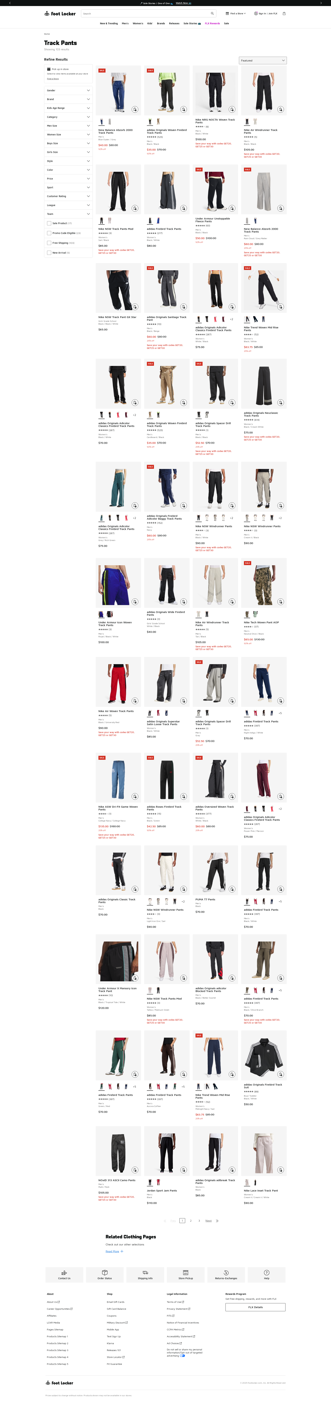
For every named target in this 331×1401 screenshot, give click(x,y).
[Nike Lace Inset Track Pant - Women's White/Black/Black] (255, 1182)
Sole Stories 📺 (192, 23)
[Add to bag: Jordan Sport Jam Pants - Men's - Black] (183, 1170)
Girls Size (52, 152)
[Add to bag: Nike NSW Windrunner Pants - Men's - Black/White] (232, 505)
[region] (165, 3)
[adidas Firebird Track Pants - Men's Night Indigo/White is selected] (247, 713)
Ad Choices (173, 1343)
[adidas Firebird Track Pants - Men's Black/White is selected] (247, 902)
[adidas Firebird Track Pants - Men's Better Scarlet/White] (255, 713)
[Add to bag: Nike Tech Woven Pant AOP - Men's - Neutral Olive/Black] (280, 602)
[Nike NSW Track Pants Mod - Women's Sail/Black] (158, 990)
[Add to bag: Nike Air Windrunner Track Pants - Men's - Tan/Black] (232, 602)
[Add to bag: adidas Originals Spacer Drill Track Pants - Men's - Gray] (232, 701)
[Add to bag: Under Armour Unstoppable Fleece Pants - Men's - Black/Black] (232, 208)
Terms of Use (174, 1301)
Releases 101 (114, 1350)
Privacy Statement (177, 1308)
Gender (51, 90)
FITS (169, 1315)
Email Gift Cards (115, 1301)
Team (50, 213)
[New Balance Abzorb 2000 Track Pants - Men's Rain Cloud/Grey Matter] (110, 122)
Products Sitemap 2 (57, 1343)
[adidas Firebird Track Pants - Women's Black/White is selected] (150, 221)
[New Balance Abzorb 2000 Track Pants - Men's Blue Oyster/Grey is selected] (101, 122)
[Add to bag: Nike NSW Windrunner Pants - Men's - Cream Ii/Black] (280, 505)
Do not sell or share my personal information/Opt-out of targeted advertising (184, 1352)
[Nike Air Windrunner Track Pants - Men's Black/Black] (207, 614)
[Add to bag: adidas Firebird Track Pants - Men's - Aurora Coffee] (183, 1074)
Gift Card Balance (116, 1308)
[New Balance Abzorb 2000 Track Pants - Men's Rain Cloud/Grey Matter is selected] (247, 221)
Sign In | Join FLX (268, 13)
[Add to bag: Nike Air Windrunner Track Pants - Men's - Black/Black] (280, 109)
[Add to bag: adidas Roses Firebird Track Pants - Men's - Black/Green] (183, 796)
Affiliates (51, 1315)
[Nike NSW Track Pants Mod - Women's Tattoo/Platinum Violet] (110, 221)
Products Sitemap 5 (57, 1363)
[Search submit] (212, 13)
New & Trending (109, 23)
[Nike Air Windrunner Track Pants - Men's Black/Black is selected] (247, 122)
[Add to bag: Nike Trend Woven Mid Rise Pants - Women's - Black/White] (280, 307)
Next (208, 1220)
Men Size (52, 125)
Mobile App (113, 1329)
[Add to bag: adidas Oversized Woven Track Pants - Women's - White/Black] (232, 796)
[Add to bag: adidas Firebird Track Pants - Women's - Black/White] (183, 208)
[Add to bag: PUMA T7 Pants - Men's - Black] (232, 889)
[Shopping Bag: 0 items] (284, 13)
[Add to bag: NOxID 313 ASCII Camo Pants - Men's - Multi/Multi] (135, 1170)
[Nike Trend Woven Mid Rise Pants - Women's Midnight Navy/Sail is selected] (198, 1087)
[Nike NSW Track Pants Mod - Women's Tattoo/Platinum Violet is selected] (150, 990)
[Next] (321, 3)
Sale (226, 23)
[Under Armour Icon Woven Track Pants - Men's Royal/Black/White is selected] (101, 614)
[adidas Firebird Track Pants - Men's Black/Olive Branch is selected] (247, 990)
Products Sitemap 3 (57, 1350)
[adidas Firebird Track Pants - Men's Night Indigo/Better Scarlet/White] (272, 713)
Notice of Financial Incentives (183, 1322)
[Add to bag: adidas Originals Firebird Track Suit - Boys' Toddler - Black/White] (280, 1074)
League (51, 205)
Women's (138, 23)
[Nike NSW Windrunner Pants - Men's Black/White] (272, 518)
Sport (50, 187)
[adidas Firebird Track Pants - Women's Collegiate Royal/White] (158, 221)
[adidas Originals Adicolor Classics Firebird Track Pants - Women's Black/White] (207, 319)
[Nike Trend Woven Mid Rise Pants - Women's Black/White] (207, 1087)
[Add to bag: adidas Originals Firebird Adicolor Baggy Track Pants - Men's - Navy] (183, 505)
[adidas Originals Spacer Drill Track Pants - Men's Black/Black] (207, 713)
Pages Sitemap (55, 1329)
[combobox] (148, 13)
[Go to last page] (217, 1220)
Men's (125, 23)
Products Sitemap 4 (57, 1357)
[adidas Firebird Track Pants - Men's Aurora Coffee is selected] (150, 1087)
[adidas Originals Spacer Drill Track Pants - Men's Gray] (207, 415)
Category (52, 116)
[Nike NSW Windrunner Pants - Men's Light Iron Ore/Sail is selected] (150, 902)
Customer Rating (56, 196)
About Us (52, 1301)
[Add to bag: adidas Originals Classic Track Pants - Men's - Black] (135, 889)
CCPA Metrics (174, 1329)
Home (47, 34)
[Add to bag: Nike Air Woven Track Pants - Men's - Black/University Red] (135, 701)
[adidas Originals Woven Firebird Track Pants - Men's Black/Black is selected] (150, 122)
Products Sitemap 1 (57, 1336)
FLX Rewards (212, 23)
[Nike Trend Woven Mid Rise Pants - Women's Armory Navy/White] (255, 319)
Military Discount (116, 1322)
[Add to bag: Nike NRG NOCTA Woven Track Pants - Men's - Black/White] (232, 109)
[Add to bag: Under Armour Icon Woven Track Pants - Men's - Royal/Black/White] (135, 602)
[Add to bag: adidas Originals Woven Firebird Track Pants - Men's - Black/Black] (183, 109)
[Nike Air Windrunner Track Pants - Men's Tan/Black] (255, 122)
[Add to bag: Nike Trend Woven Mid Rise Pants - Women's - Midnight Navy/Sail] (232, 1074)
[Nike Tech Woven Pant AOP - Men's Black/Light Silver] (255, 614)
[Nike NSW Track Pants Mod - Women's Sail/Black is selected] (101, 221)
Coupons (111, 1315)
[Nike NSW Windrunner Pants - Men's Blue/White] (223, 518)
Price (50, 178)
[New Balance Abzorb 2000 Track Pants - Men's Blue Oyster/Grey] (255, 221)
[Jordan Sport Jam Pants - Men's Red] (158, 1182)
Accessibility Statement (179, 1336)
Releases (174, 23)
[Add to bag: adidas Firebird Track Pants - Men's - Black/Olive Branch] (280, 978)
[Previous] (10, 3)
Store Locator (114, 1357)
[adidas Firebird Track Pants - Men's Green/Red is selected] (101, 1087)
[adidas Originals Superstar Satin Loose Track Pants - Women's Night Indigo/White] (166, 713)
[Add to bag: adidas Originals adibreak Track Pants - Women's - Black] (232, 1170)
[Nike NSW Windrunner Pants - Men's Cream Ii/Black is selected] (247, 518)
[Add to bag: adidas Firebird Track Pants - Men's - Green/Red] (135, 1074)
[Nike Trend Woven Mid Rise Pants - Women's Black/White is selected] (247, 319)
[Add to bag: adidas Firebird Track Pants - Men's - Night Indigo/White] (280, 701)
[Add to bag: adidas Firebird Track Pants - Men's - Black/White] (280, 889)
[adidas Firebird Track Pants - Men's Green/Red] (175, 1087)
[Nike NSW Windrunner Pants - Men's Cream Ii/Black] (215, 518)
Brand (50, 99)
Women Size (54, 134)
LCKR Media (53, 1322)
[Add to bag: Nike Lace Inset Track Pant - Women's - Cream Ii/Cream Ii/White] (280, 1170)
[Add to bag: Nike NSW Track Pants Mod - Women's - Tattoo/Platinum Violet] (183, 978)
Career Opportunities (58, 1308)
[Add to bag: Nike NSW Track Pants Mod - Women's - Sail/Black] (135, 208)
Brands (161, 23)
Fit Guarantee (114, 1363)
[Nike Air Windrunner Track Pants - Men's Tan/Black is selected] (198, 614)
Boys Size (52, 143)
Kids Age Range (56, 107)
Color (50, 169)
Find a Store (53, 78)
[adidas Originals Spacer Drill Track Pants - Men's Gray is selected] (198, 713)
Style (50, 161)
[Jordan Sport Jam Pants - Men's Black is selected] (150, 1182)
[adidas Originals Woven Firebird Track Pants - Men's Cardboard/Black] (158, 122)
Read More (112, 1251)
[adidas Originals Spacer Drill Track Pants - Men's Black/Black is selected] (198, 415)
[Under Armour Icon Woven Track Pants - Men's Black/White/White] (110, 614)
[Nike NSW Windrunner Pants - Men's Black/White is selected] (198, 518)
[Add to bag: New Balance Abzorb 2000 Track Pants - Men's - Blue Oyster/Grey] (135, 109)
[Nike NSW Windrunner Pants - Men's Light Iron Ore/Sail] (207, 518)
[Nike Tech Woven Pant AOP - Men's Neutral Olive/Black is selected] (247, 614)
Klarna (110, 1343)
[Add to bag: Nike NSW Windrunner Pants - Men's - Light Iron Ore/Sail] (183, 889)
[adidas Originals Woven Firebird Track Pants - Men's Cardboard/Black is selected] (150, 415)
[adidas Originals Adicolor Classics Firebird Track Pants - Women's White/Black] (110, 415)
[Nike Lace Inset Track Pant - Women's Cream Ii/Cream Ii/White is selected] (247, 1182)
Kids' (150, 23)
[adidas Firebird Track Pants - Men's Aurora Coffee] (263, 713)
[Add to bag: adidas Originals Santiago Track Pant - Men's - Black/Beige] (183, 307)
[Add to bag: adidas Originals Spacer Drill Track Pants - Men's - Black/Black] (232, 402)
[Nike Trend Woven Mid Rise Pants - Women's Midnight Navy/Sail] (263, 319)
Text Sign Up (114, 1336)
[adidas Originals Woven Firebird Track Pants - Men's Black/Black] (158, 415)
